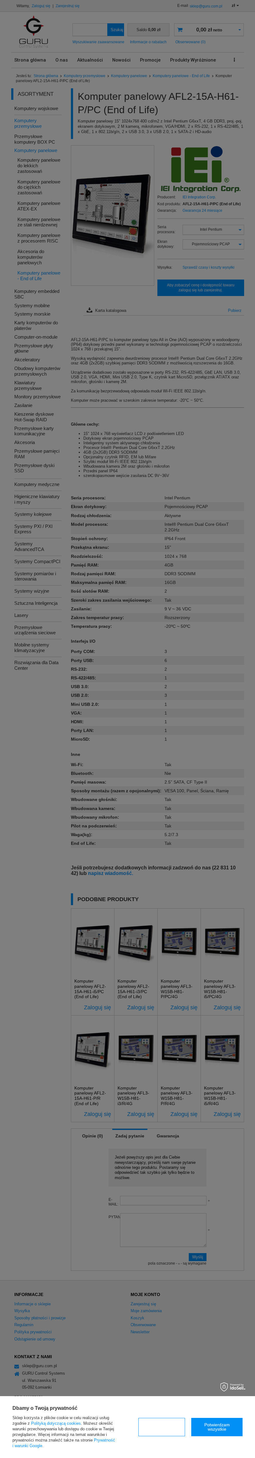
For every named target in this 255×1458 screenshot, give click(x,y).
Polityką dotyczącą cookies (56, 1423)
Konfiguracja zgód (161, 1426)
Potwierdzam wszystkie (217, 1427)
